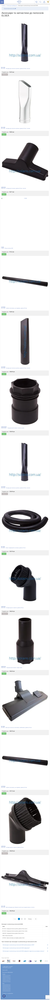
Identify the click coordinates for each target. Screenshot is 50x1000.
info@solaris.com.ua (7, 967)
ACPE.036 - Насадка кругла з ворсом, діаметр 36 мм (12, 607)
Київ (3, 983)
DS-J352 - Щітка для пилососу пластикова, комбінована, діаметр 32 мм (16, 727)
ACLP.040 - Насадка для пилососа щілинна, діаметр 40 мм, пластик (15, 487)
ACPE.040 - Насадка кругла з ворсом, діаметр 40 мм (12, 847)
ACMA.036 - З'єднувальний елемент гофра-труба (11, 667)
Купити (4, 134)
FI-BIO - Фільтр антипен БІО (7, 248)
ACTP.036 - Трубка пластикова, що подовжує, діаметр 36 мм (14, 308)
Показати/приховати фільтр (9, 8)
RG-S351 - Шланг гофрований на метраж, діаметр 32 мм (13, 547)
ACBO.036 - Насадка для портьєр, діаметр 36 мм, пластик (13, 188)
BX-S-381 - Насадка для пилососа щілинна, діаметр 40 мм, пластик (15, 68)
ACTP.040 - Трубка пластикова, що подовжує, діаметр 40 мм (14, 787)
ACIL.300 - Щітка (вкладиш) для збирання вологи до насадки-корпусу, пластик (17, 907)
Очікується (5, 74)
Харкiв (4, 974)
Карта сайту (5, 969)
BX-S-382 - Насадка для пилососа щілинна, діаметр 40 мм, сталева (15, 128)
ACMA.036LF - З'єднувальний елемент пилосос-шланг (12, 427)
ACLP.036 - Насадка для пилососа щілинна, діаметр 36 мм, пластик (15, 368)
